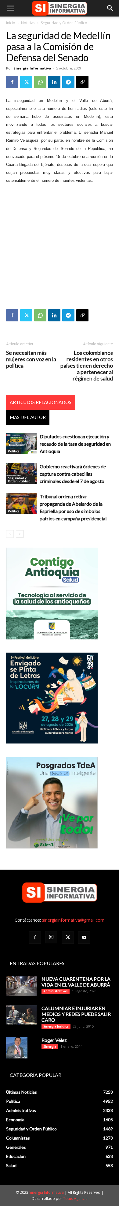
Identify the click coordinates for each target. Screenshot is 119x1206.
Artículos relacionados (40, 402)
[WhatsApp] (40, 82)
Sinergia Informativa (32, 68)
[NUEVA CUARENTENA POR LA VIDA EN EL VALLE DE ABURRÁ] (21, 986)
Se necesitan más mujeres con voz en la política (31, 359)
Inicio (10, 22)
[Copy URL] (82, 82)
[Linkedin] (54, 82)
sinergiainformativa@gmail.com (73, 920)
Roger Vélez (54, 1040)
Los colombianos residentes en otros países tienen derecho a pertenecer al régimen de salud (86, 366)
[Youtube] (84, 937)
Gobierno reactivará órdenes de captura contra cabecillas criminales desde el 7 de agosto (73, 473)
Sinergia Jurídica (56, 1026)
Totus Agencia (75, 1198)
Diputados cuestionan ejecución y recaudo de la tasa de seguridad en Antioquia (75, 443)
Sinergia (49, 1046)
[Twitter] (26, 82)
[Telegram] (68, 82)
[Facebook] (12, 82)
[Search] (110, 8)
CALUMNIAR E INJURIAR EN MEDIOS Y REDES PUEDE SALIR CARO (76, 1014)
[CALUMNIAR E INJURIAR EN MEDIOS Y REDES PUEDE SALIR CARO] (21, 1014)
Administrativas (55, 991)
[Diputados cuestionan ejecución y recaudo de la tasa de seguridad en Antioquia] (21, 443)
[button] (10, 8)
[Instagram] (51, 937)
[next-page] (19, 534)
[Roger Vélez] (16, 1047)
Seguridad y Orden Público (64, 22)
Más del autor (28, 417)
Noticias (28, 22)
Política (14, 451)
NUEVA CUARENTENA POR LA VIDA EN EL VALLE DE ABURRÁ (75, 981)
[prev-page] (10, 534)
